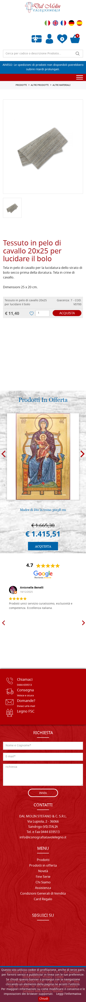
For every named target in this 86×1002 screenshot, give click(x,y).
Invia (43, 793)
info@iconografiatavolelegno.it (43, 837)
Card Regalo (43, 899)
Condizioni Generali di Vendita (43, 893)
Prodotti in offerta (43, 865)
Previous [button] (3, 453)
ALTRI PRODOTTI (40, 85)
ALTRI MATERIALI (61, 85)
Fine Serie (43, 877)
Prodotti (43, 860)
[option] (43, 146)
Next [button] (82, 453)
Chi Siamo (43, 882)
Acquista (67, 313)
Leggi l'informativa (68, 994)
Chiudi (43, 999)
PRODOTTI (21, 85)
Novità (43, 871)
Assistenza (43, 888)
